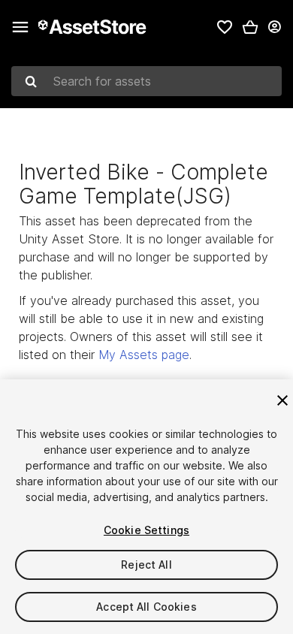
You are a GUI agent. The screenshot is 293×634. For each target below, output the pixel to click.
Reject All (146, 564)
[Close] (282, 400)
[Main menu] (20, 27)
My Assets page (143, 354)
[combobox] (146, 81)
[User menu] (274, 27)
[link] (225, 27)
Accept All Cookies (146, 606)
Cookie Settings (146, 530)
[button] (250, 27)
